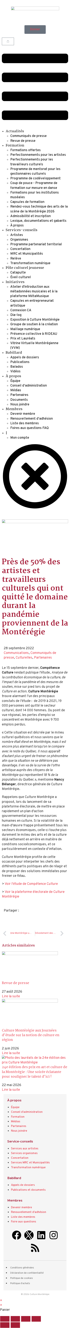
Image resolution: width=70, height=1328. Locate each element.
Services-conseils (21, 230)
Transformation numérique (30, 263)
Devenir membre (22, 414)
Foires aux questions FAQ (29, 428)
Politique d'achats (20, 1283)
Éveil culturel (20, 277)
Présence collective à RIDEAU (33, 334)
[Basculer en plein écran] (15, 1319)
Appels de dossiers (24, 357)
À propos (17, 225)
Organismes (19, 240)
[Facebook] (16, 1235)
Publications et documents (28, 1190)
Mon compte (19, 438)
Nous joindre (19, 404)
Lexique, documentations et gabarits (38, 221)
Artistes (16, 235)
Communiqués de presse (28, 136)
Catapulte (18, 273)
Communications (16, 653)
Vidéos (15, 371)
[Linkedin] (41, 1235)
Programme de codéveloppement (35, 178)
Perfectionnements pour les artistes (38, 155)
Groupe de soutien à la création (34, 324)
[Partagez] (26, 1319)
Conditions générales (22, 1267)
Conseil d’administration (28, 386)
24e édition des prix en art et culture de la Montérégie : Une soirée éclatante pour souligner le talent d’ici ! (34, 1071)
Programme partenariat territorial (36, 244)
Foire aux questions (23, 1222)
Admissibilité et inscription (30, 216)
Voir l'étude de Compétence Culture (31, 884)
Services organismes (24, 1153)
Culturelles (24, 658)
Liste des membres (24, 423)
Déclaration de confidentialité (27, 1273)
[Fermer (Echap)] (36, 1319)
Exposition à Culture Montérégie (35, 320)
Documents (19, 400)
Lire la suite (11, 996)
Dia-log (15, 315)
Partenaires (19, 395)
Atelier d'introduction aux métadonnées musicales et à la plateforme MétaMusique (33, 291)
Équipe (15, 381)
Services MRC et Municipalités (30, 1163)
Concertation (20, 249)
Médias (15, 390)
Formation (15, 145)
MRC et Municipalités (26, 254)
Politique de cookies (21, 1278)
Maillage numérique (25, 329)
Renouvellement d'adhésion (28, 1212)
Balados (16, 367)
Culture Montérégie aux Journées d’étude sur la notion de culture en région (30, 1035)
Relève (15, 259)
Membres (14, 409)
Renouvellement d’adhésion (31, 419)
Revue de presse (22, 141)
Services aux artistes (24, 1149)
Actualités (15, 131)
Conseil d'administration (27, 1112)
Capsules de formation (27, 202)
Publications (19, 362)
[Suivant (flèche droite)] (15, 1325)
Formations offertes (25, 150)
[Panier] (8, 41)
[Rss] (35, 1248)
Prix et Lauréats (22, 338)
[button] (35, 87)
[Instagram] (53, 1235)
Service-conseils (20, 1141)
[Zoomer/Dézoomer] (5, 1319)
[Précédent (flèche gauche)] (5, 1325)
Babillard (14, 353)
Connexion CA (20, 310)
